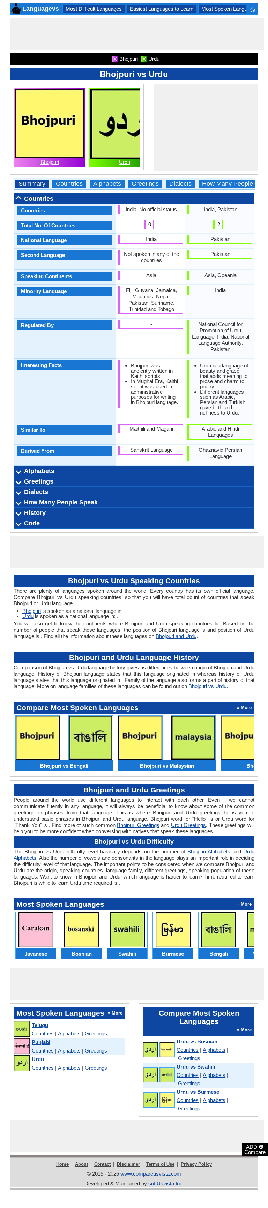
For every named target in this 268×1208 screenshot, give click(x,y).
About (81, 1164)
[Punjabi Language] (21, 1046)
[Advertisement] (137, 34)
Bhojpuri (49, 162)
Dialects (180, 184)
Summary (31, 184)
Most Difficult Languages (94, 9)
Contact (102, 1164)
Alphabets (107, 184)
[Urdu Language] (21, 1063)
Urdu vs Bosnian (197, 1041)
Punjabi (41, 1042)
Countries (69, 184)
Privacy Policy (196, 1164)
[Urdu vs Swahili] (158, 1075)
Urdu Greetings (188, 825)
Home (62, 1164)
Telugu (40, 1025)
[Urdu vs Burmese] (158, 1100)
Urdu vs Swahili (196, 1067)
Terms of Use (160, 1164)
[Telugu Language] (21, 1029)
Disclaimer (128, 1164)
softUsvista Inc (165, 1183)
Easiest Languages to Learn (161, 9)
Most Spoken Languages (229, 9)
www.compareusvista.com (150, 1174)
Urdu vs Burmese (198, 1092)
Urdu (124, 162)
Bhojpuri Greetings (138, 825)
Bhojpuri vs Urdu (207, 686)
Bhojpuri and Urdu (176, 636)
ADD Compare (255, 1149)
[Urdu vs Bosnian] (158, 1050)
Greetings (145, 184)
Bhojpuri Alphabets (208, 851)
